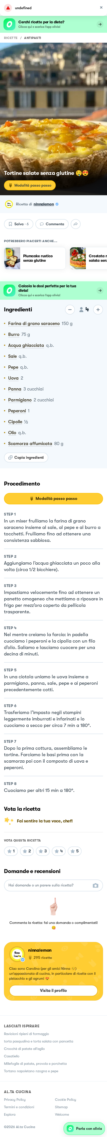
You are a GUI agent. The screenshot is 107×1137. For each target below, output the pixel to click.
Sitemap (61, 1107)
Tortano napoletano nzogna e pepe (31, 1071)
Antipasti (32, 38)
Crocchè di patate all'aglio (24, 1049)
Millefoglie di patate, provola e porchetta (35, 1064)
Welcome (62, 1114)
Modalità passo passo (32, 185)
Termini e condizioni (19, 1107)
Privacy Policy (15, 1100)
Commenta (55, 224)
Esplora (9, 1114)
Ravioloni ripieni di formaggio (26, 1034)
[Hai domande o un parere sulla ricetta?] (49, 885)
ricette (11, 38)
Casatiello (11, 1056)
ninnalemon (44, 204)
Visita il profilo (53, 990)
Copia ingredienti (29, 457)
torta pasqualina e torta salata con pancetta (38, 1041)
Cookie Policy (65, 1100)
